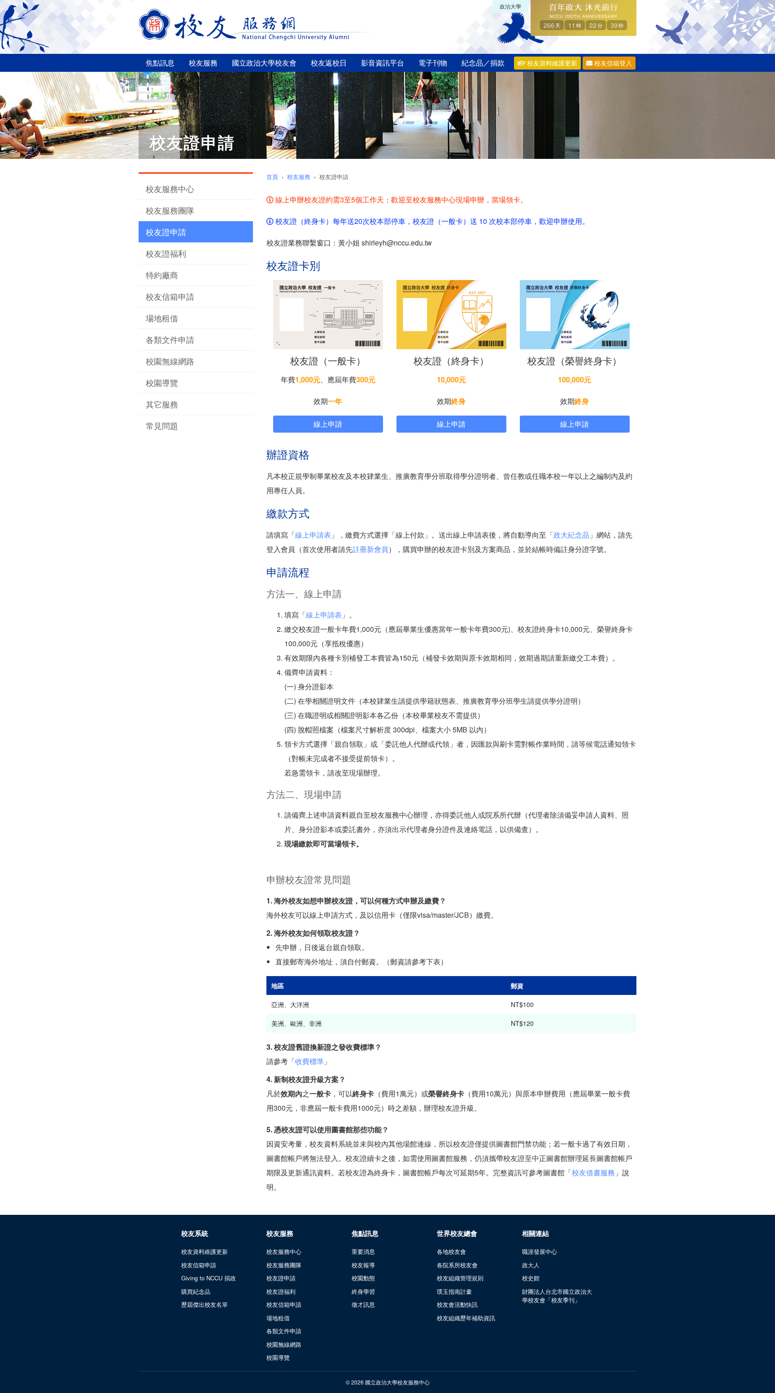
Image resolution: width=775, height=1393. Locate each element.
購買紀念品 (195, 1291)
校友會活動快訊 (457, 1304)
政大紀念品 (571, 535)
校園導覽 (162, 382)
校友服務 (203, 62)
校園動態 (363, 1278)
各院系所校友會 (457, 1265)
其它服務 (162, 404)
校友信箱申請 (170, 296)
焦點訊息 (160, 62)
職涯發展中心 (539, 1251)
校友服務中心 (170, 188)
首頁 (272, 176)
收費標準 (309, 1061)
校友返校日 (329, 62)
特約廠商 (162, 274)
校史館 (531, 1278)
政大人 (531, 1265)
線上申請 (327, 424)
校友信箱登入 (612, 62)
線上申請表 (313, 535)
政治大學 (510, 6)
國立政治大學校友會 (264, 62)
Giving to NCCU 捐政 (208, 1278)
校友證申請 (166, 231)
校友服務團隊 (170, 210)
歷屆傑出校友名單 (204, 1304)
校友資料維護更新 (551, 62)
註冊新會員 (370, 549)
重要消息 (363, 1251)
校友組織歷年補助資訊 (466, 1318)
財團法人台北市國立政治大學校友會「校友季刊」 (557, 1296)
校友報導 (363, 1265)
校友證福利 (166, 253)
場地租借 (162, 318)
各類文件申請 (170, 339)
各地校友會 (451, 1251)
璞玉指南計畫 (454, 1291)
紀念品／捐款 (483, 62)
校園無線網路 (170, 361)
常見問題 (162, 425)
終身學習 (363, 1291)
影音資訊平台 (382, 62)
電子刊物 (432, 62)
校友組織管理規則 (460, 1278)
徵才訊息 (363, 1304)
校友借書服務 (593, 1172)
